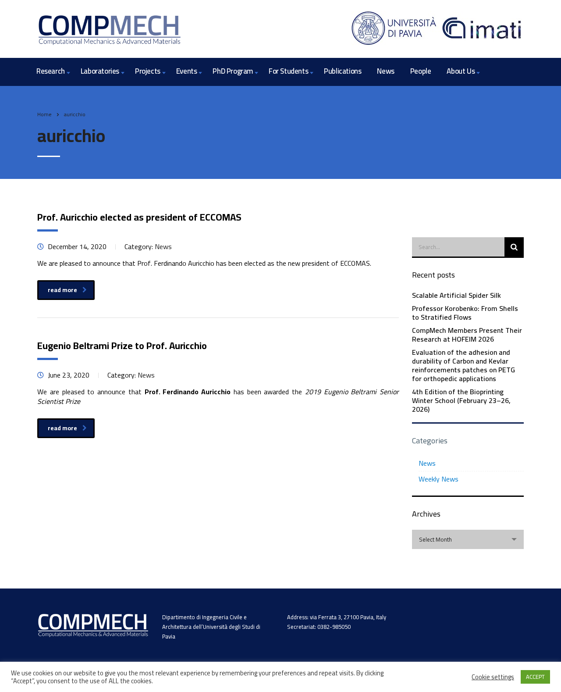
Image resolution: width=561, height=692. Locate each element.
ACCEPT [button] (535, 676)
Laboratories (100, 71)
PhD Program (233, 71)
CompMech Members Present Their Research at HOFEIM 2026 (467, 334)
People (420, 71)
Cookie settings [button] (493, 677)
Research (50, 71)
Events (186, 71)
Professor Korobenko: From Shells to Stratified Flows (465, 312)
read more (62, 290)
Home (44, 114)
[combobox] (468, 539)
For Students (288, 71)
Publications (342, 71)
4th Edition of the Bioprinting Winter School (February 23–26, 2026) (461, 400)
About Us (461, 71)
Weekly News (438, 478)
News (385, 71)
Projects (147, 71)
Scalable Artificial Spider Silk (456, 295)
